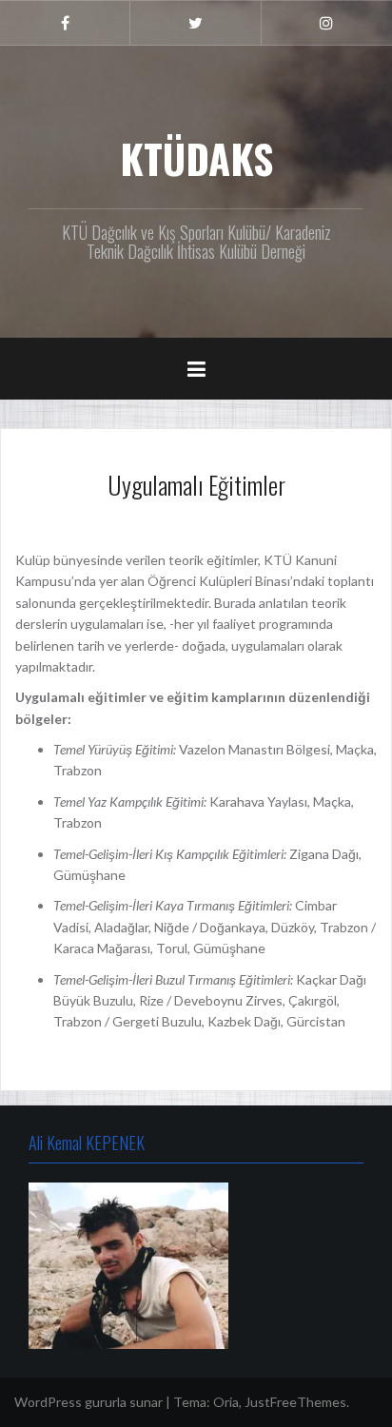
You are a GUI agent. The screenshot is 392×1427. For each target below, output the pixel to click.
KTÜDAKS (196, 157)
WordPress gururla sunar (88, 1402)
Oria (226, 1402)
